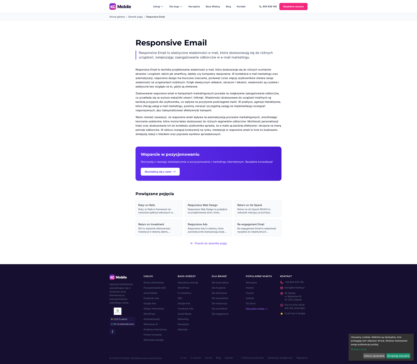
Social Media (150, 293)
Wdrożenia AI (151, 324)
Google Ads (150, 303)
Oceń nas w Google (295, 313)
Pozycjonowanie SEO (155, 287)
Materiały (183, 329)
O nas (183, 357)
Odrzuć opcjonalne (374, 355)
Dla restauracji (219, 303)
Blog (228, 6)
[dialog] (381, 347)
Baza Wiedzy (213, 6)
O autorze (195, 357)
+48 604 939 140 (294, 282)
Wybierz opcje (358, 349)
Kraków (250, 287)
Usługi (156, 6)
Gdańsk (250, 298)
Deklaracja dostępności (280, 357)
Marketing (183, 319)
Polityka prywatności (253, 357)
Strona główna (117, 16)
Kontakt (241, 6)
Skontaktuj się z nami (158, 171)
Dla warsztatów (220, 298)
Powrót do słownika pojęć (211, 243)
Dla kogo (174, 6)
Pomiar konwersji (152, 334)
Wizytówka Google (154, 339)
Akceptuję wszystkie (398, 355)
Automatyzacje (152, 319)
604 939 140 (270, 6)
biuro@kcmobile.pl (294, 287)
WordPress (149, 313)
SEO (180, 298)
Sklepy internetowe (154, 308)
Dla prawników (219, 308)
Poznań (250, 293)
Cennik (208, 357)
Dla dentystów (219, 293)
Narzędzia (194, 6)
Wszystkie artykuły (188, 282)
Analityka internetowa (155, 329)
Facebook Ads (151, 298)
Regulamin (302, 357)
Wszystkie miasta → (256, 308)
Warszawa (251, 282)
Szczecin (251, 303)
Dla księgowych (220, 313)
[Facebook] (112, 332)
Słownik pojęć (135, 16)
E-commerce (184, 293)
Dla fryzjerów (219, 287)
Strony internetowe (154, 282)
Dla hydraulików (220, 282)
